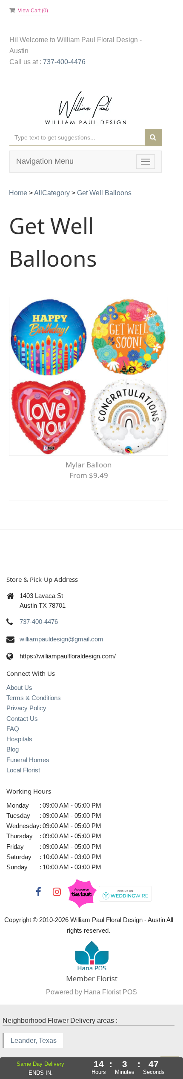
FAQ (12, 728)
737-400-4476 (64, 61)
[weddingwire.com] (125, 893)
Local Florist (23, 770)
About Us (19, 687)
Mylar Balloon (89, 465)
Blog (12, 749)
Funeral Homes (27, 759)
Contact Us (22, 718)
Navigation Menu (45, 161)
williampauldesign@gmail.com (61, 639)
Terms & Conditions (33, 697)
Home (18, 192)
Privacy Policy (26, 708)
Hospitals (19, 739)
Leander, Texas (34, 1040)
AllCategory (52, 192)
